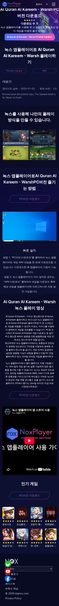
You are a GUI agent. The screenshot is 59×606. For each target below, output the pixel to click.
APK (45, 70)
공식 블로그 (11, 573)
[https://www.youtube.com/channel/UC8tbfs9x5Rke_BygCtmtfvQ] (8, 571)
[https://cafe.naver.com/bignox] (8, 564)
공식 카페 (10, 578)
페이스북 (10, 583)
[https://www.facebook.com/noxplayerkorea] (8, 579)
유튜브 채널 (11, 588)
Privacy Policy (13, 598)
